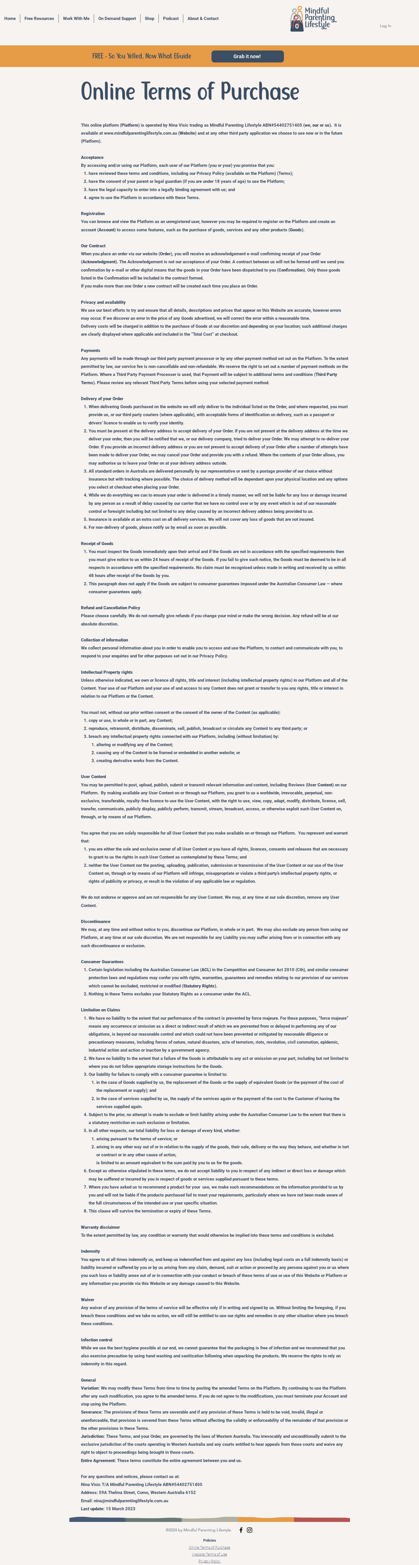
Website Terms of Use (209, 1554)
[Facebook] (241, 1530)
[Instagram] (249, 1530)
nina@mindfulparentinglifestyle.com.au (131, 1500)
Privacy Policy (209, 1561)
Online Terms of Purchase (209, 1547)
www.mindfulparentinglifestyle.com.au (140, 133)
